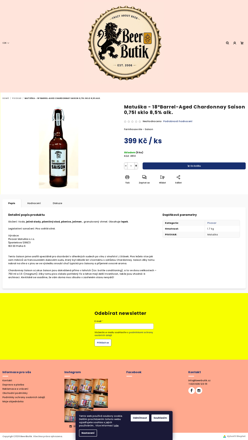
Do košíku (196, 165)
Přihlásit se (103, 342)
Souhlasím (160, 418)
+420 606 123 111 (197, 384)
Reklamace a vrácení (15, 389)
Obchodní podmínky (15, 393)
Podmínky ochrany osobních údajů (23, 397)
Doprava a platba (13, 384)
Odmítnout (140, 418)
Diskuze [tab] (57, 203)
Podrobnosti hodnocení (177, 121)
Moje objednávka (13, 401)
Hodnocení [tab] (34, 203)
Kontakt (7, 380)
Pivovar (212, 223)
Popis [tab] (11, 203)
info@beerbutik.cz (199, 380)
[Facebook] (191, 390)
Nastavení (88, 433)
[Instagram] (199, 390)
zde (116, 425)
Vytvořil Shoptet (236, 436)
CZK (4, 42)
